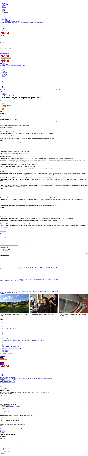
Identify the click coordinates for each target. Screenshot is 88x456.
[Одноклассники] (2, 26)
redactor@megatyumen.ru (11, 382)
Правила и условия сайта (13, 378)
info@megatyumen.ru (10, 380)
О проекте (2, 377)
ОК (1, 91)
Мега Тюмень (5, 227)
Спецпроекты (2, 63)
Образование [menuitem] (6, 13)
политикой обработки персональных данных (25, 89)
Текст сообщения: (3, 395)
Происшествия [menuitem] (5, 4)
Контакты (13, 377)
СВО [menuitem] (5, 18)
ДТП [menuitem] (3, 6)
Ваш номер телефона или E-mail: (6, 393)
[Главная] (12, 33)
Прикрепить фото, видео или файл (9, 404)
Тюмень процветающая (4, 64)
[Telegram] (2, 85)
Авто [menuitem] (5, 15)
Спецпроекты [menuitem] (4, 19)
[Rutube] (3, 29)
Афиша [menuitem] (3, 8)
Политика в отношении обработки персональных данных (27, 378)
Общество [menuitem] (4, 3)
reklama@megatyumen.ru (4, 384)
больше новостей (3, 293)
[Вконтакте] (2, 24)
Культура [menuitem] (4, 75)
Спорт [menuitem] (5, 14)
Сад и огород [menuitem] (6, 17)
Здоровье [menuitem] (6, 12)
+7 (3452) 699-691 (3, 380)
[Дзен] (2, 25)
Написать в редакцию (4, 388)
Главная (3, 93)
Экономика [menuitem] (4, 7)
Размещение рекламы (8, 377)
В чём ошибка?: (3, 438)
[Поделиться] (1, 455)
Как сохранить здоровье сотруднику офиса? (12, 21)
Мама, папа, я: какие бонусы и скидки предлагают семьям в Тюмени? (12, 65)
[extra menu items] (3, 10)
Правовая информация (4, 378)
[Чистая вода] (12, 48)
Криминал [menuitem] (4, 5)
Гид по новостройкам (8, 20)
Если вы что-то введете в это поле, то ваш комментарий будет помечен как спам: (14, 246)
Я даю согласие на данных (10, 406)
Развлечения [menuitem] (4, 72)
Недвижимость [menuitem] (7, 16)
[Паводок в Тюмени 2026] (5, 48)
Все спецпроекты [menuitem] (40, 22)
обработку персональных (12, 406)
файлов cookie (57, 89)
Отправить (2, 413)
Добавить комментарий (4, 247)
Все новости (4, 94)
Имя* (1, 235)
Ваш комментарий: (3, 237)
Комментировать (3, 231)
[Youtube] (2, 30)
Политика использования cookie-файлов (45, 378)
